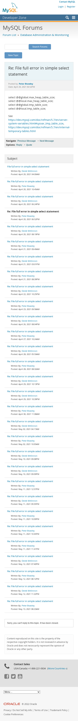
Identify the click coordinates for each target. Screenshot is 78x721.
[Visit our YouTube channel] (20, 678)
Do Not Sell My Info (22, 710)
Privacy (7, 710)
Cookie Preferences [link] (13, 714)
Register (71, 6)
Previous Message (26, 141)
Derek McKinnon (29, 171)
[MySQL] (10, 7)
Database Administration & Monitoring (44, 35)
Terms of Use (41, 710)
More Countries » (57, 668)
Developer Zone (14, 17)
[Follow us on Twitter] (13, 678)
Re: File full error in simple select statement (30, 181)
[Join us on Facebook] (6, 678)
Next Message (47, 141)
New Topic (13, 55)
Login (60, 6)
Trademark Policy (58, 710)
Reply (19, 145)
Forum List (9, 35)
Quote (29, 145)
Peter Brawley (28, 186)
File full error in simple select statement (28, 166)
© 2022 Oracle (29, 704)
